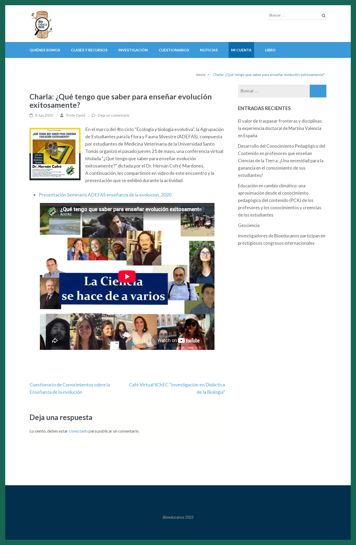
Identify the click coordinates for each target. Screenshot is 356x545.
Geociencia (249, 225)
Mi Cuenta (241, 50)
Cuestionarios (174, 50)
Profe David (75, 115)
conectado (78, 430)
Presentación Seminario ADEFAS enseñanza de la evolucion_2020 (105, 194)
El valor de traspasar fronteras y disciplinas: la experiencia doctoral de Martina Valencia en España (280, 128)
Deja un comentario (114, 115)
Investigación (133, 50)
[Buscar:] (293, 14)
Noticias (209, 50)
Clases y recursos (89, 50)
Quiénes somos (44, 50)
